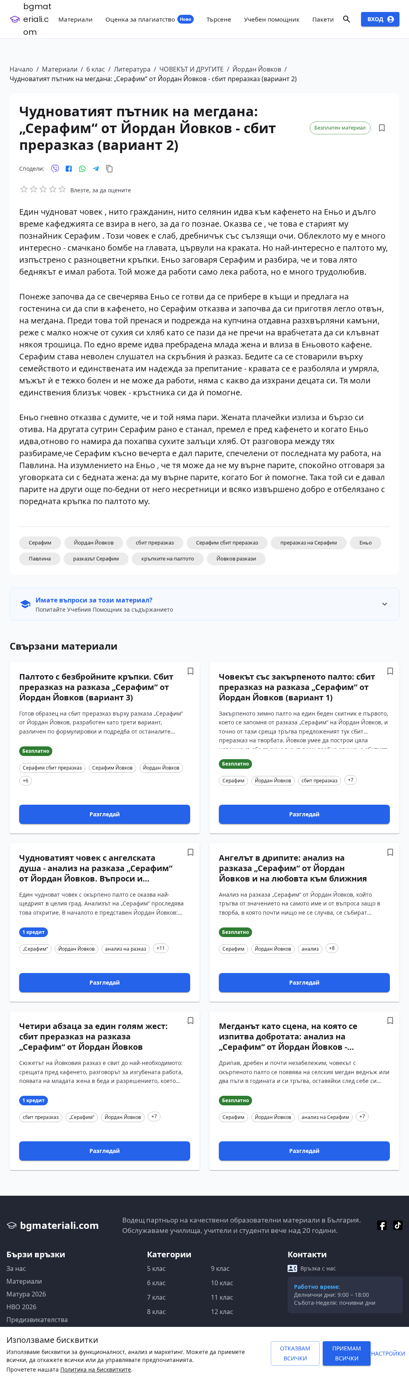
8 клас (156, 1311)
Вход (375, 19)
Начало (21, 69)
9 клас (220, 1268)
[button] (40, 542)
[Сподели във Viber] (55, 169)
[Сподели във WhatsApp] (82, 169)
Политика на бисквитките (95, 1369)
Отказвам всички (295, 1353)
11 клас (222, 1297)
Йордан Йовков (256, 69)
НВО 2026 (21, 1306)
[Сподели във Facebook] (69, 169)
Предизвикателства (37, 1319)
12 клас (222, 1311)
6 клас (95, 69)
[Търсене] (347, 19)
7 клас (156, 1297)
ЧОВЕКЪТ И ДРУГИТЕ (191, 69)
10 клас (222, 1282)
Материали (59, 69)
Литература (132, 69)
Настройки (388, 1353)
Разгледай (104, 814)
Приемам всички (346, 1353)
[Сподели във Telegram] (96, 169)
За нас (16, 1268)
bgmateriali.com (37, 19)
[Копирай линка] (109, 169)
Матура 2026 (26, 1294)
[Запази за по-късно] (382, 128)
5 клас (156, 1268)
